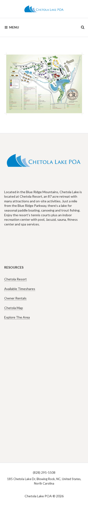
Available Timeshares (19, 289)
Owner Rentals (15, 298)
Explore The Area (17, 317)
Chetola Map (13, 308)
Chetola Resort (15, 279)
